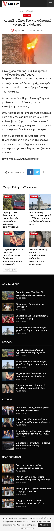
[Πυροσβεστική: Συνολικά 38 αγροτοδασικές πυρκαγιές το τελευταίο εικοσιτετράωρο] (14, 202)
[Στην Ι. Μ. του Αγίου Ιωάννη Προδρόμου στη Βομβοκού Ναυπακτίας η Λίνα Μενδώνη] (8, 468)
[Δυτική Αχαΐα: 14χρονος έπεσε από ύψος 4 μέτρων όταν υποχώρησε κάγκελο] (8, 491)
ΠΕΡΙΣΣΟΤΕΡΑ (27, 528)
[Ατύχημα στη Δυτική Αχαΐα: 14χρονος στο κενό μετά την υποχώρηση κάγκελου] (8, 503)
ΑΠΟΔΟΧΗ (44, 525)
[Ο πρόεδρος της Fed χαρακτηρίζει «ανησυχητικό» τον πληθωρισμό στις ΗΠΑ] (8, 434)
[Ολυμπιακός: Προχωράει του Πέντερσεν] (8, 307)
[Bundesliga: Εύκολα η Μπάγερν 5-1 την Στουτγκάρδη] (8, 318)
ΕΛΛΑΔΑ (27, 16)
